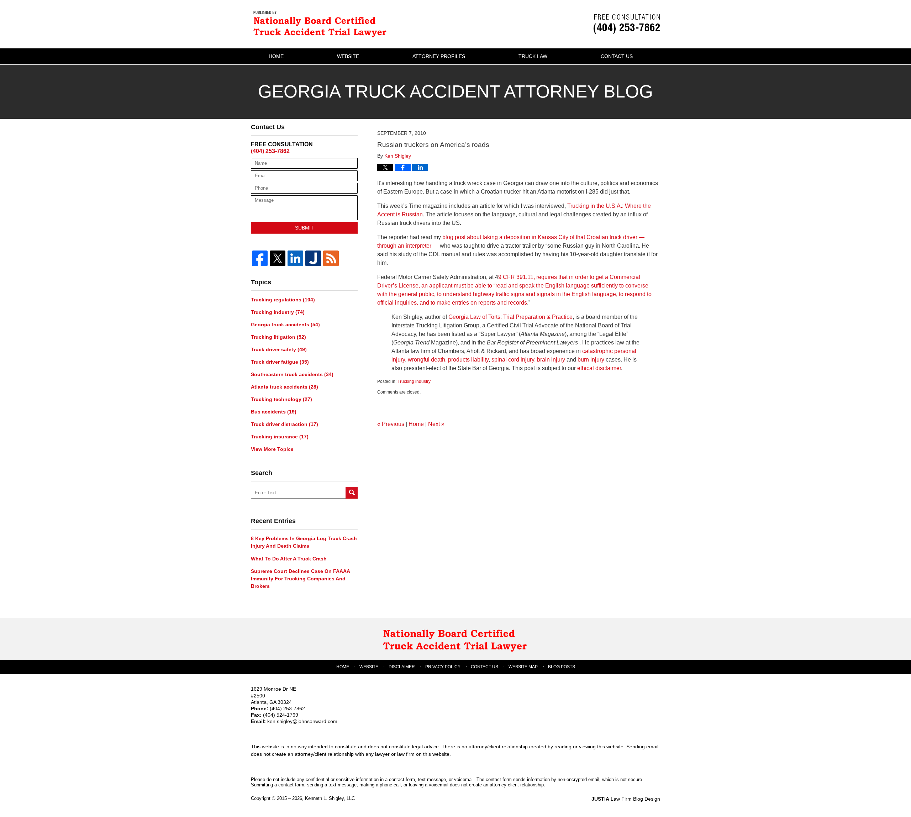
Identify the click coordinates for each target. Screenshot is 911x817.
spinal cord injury (512, 360)
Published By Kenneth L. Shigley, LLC (627, 24)
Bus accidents (273, 412)
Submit (304, 228)
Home (276, 56)
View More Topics (272, 449)
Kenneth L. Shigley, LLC (330, 798)
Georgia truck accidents (285, 324)
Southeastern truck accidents (292, 374)
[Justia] (313, 258)
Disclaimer (402, 666)
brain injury (551, 360)
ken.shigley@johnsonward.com (302, 721)
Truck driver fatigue (280, 362)
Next (436, 424)
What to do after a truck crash (289, 559)
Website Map (523, 666)
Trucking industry (414, 381)
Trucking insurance (280, 436)
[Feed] (331, 258)
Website (348, 56)
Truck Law (532, 56)
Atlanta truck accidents (284, 387)
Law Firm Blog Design (625, 799)
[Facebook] (260, 258)
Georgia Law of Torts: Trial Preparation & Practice (510, 317)
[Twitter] (277, 258)
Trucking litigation (278, 337)
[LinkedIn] (295, 258)
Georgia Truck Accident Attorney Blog (322, 23)
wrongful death (425, 360)
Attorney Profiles (438, 56)
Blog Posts (561, 666)
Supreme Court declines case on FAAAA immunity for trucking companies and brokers (300, 578)
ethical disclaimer (599, 368)
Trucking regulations (283, 299)
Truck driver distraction (284, 424)
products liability (468, 360)
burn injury (591, 360)
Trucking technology (281, 399)
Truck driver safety (279, 349)
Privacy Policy (442, 666)
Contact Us (617, 56)
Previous (390, 424)
